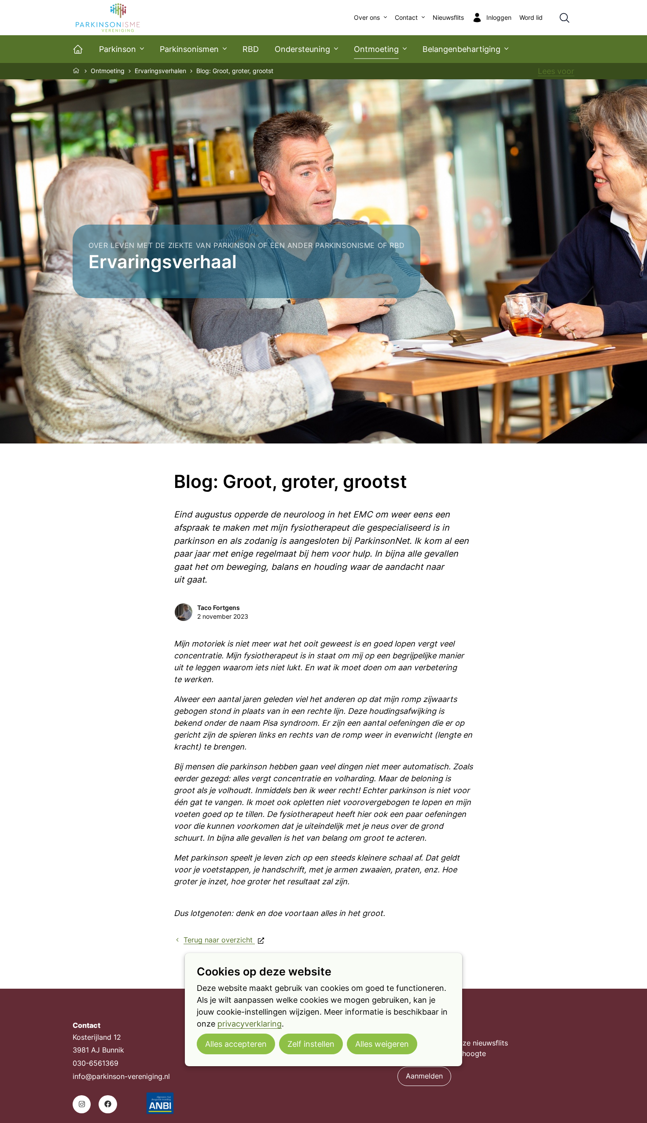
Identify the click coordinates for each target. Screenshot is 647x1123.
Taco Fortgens (218, 607)
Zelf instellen (311, 1044)
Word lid (531, 17)
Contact (406, 17)
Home (77, 70)
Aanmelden (424, 1076)
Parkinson (117, 49)
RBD (251, 49)
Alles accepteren (236, 1044)
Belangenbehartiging (461, 49)
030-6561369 (95, 1063)
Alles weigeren (382, 1044)
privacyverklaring (249, 1023)
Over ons (367, 17)
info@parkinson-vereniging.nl (121, 1076)
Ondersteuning (302, 49)
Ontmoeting (376, 49)
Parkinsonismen (189, 49)
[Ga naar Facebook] (108, 1104)
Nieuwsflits (448, 17)
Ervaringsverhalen (160, 70)
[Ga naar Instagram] (82, 1104)
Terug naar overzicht (219, 940)
